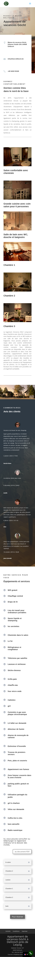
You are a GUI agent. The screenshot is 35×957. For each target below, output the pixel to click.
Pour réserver (17, 916)
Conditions (16, 931)
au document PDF (22, 851)
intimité (8, 931)
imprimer (24, 931)
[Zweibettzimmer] (18, 260)
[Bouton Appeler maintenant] (30, 953)
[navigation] (27, 954)
